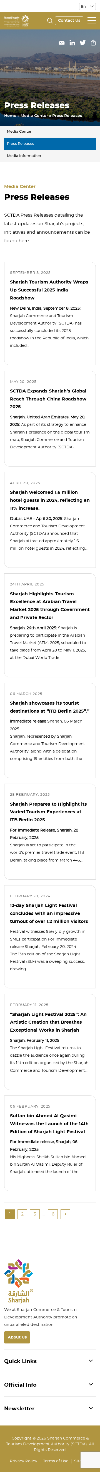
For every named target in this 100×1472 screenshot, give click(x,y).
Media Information (24, 156)
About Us (17, 1337)
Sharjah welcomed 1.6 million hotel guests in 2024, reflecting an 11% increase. (50, 500)
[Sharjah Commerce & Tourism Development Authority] (16, 20)
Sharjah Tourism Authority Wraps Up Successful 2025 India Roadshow (49, 290)
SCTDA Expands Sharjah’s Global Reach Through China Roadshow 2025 (48, 399)
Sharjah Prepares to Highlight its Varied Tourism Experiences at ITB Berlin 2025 (48, 812)
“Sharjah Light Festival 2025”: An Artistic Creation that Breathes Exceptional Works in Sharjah (48, 1022)
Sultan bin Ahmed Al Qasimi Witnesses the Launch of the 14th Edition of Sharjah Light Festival (49, 1124)
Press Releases (20, 144)
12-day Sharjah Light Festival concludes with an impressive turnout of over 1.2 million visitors (49, 913)
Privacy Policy (23, 1461)
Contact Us (69, 21)
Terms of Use (55, 1461)
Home (10, 116)
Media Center (34, 116)
